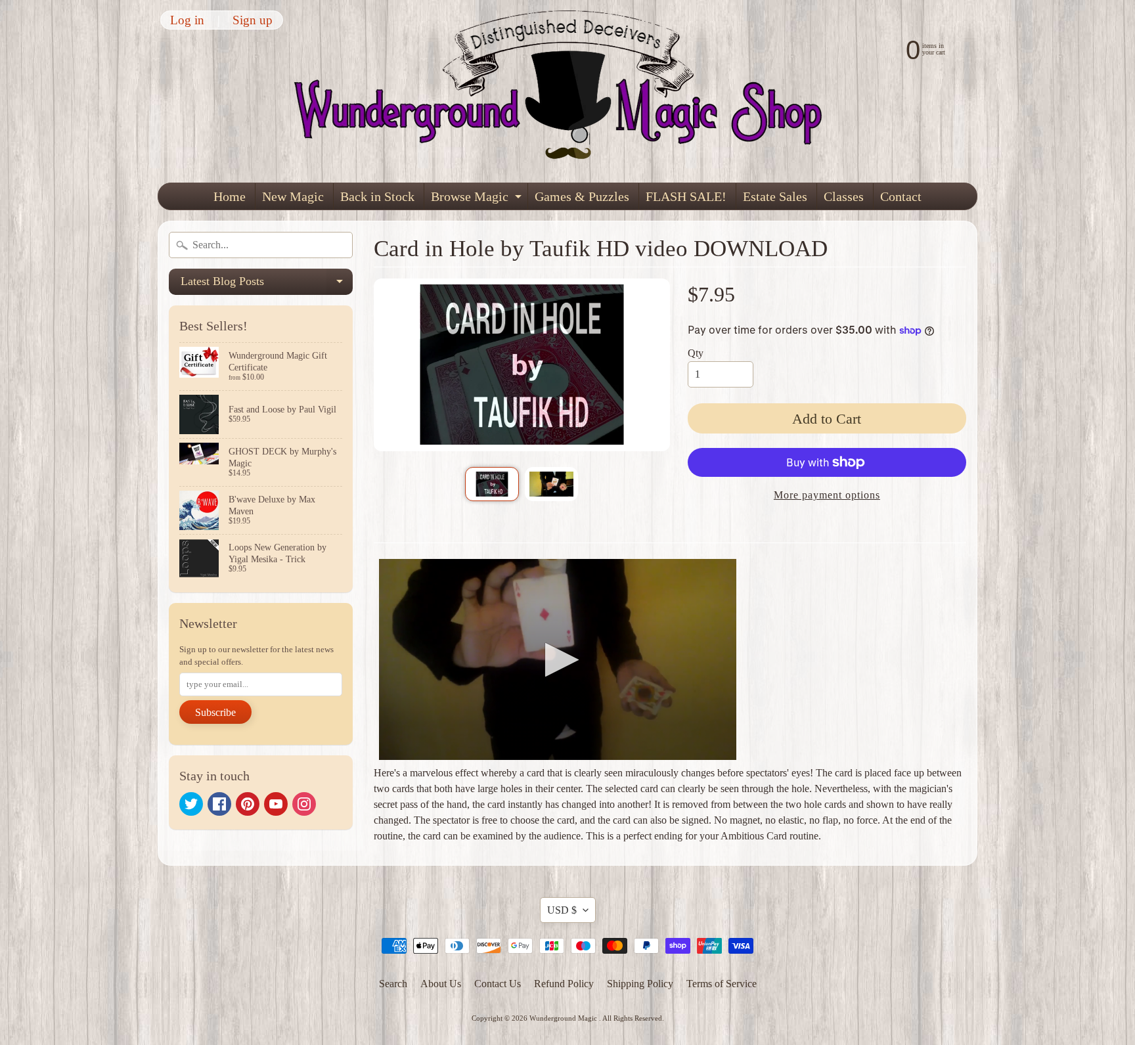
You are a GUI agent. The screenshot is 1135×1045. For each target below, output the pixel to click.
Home (229, 196)
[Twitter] (191, 804)
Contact (901, 196)
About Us (440, 983)
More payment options (827, 494)
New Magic (293, 196)
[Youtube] (276, 804)
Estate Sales (775, 196)
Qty (695, 353)
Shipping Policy (640, 983)
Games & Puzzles (582, 196)
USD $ (562, 910)
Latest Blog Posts (267, 285)
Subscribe (215, 712)
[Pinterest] (247, 804)
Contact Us (497, 983)
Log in (187, 20)
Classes (844, 196)
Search (393, 983)
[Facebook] (219, 804)
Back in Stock (377, 196)
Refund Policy (564, 983)
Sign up (253, 20)
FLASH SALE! (686, 196)
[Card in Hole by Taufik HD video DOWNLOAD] (491, 484)
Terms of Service (721, 983)
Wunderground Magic (564, 1018)
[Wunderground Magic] (568, 91)
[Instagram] (304, 804)
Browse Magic (478, 199)
